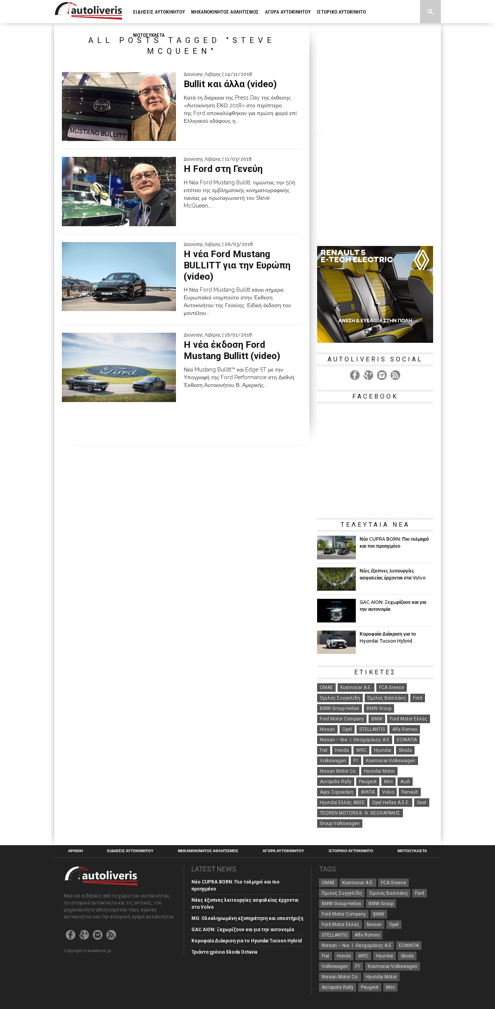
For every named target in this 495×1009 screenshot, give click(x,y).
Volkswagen (333, 760)
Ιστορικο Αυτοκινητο (341, 12)
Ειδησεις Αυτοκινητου (159, 12)
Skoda (405, 750)
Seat (422, 802)
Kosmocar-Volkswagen (390, 760)
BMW (376, 719)
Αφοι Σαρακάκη (336, 792)
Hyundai (382, 750)
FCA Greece (391, 687)
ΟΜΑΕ (326, 687)
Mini (388, 781)
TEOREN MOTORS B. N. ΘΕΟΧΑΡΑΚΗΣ (360, 813)
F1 (355, 760)
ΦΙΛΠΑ (368, 792)
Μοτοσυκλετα (149, 35)
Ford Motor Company (342, 719)
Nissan (327, 729)
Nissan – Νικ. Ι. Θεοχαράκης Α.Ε (354, 740)
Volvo (388, 792)
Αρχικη (75, 851)
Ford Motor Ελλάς (408, 719)
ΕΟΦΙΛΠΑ (407, 740)
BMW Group (379, 708)
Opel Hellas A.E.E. (391, 802)
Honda (342, 750)
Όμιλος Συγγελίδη (340, 698)
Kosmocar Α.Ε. (356, 687)
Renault (409, 792)
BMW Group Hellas (339, 708)
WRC (361, 750)
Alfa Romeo (404, 729)
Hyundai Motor (379, 771)
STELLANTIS (372, 729)
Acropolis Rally (336, 781)
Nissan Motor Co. (338, 771)
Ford (417, 698)
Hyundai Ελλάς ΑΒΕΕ (342, 802)
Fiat (324, 750)
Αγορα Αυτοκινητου (288, 12)
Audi (405, 781)
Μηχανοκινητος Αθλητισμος (225, 12)
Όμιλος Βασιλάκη (386, 698)
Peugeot (368, 781)
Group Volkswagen (340, 823)
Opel (347, 729)
